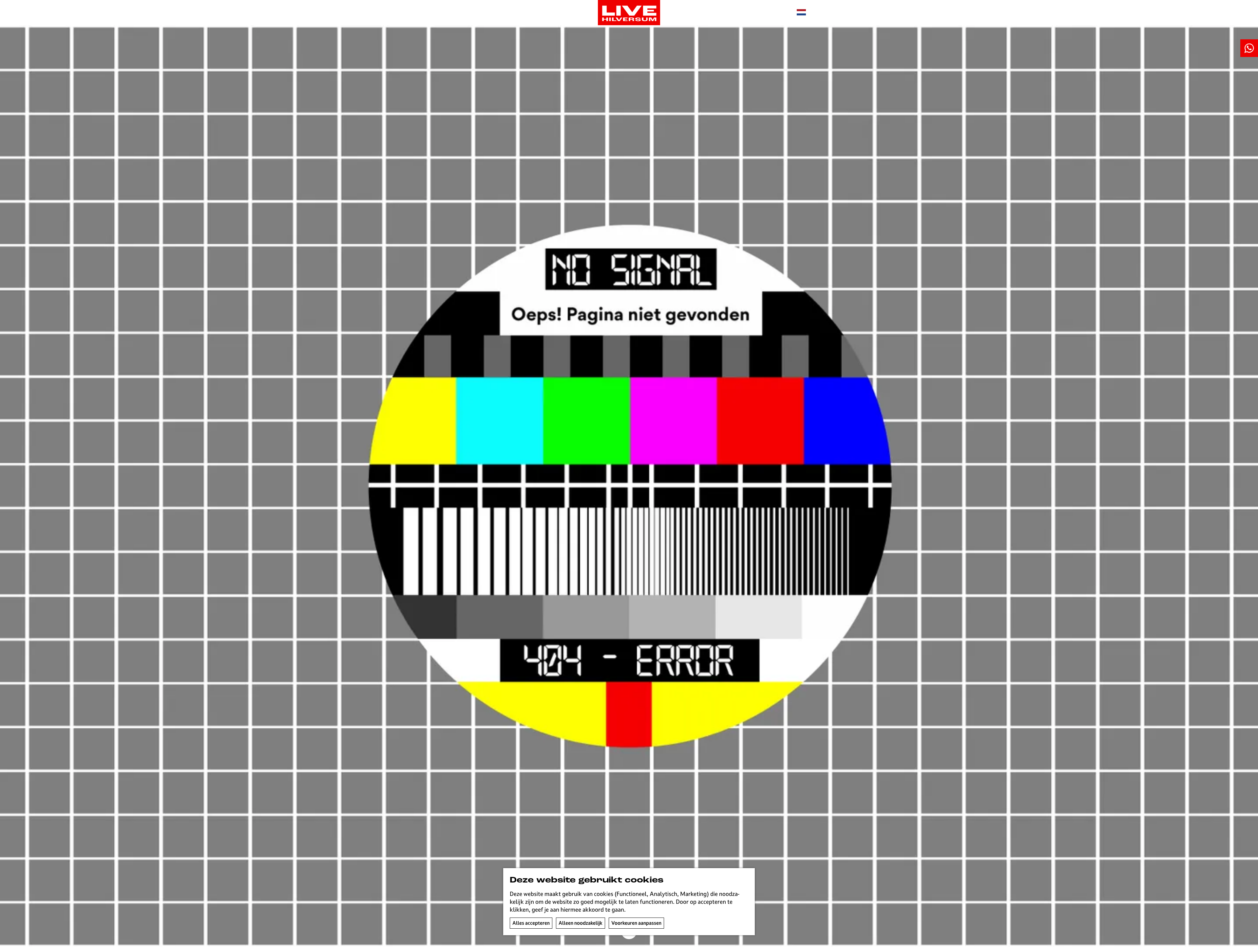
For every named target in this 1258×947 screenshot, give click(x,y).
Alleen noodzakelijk (580, 923)
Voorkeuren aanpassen (636, 923)
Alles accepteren (531, 923)
